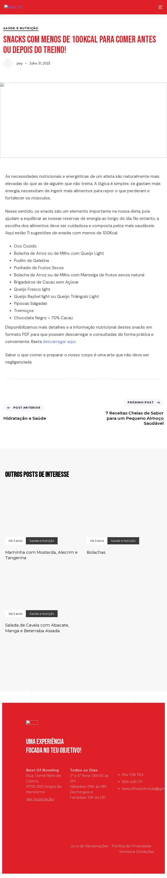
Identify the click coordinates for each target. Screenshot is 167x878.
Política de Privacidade (131, 846)
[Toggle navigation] (144, 7)
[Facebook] (31, 841)
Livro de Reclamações (89, 846)
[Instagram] (31, 854)
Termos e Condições (136, 852)
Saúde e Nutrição (20, 28)
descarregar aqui (59, 341)
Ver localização (40, 799)
